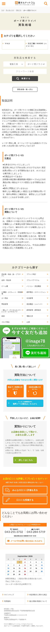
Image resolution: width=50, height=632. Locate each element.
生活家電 (30, 298)
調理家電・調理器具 (34, 310)
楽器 (3, 316)
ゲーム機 (4, 286)
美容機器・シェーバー (35, 304)
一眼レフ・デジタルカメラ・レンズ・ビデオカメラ (11, 311)
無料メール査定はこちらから (25, 403)
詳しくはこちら (26, 460)
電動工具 (18, 10)
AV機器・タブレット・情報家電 (12, 293)
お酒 (28, 322)
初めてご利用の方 (15, 388)
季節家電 (4, 304)
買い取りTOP (10, 10)
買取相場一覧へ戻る (25, 89)
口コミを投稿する (25, 499)
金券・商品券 (6, 280)
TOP (2, 10)
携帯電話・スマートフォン (36, 292)
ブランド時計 (31, 274)
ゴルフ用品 (5, 322)
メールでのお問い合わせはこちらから (26, 541)
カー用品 (4, 298)
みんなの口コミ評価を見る (25, 490)
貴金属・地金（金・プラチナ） (11, 275)
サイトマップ (9, 595)
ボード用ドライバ (29, 10)
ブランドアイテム (33, 280)
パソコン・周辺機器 (34, 286)
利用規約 (7, 601)
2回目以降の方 (35, 388)
